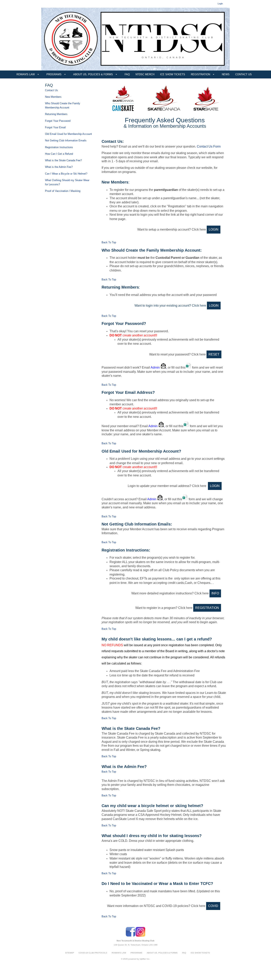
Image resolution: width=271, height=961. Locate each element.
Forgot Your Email (55, 127)
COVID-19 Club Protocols (93, 953)
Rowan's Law (119, 953)
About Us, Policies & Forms (162, 953)
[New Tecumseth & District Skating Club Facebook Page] (131, 935)
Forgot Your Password (57, 120)
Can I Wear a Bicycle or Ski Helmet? (66, 173)
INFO (215, 593)
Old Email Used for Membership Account (68, 133)
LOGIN (213, 229)
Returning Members (56, 114)
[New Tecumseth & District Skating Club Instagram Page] (140, 935)
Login (214, 305)
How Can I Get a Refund (59, 153)
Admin (155, 367)
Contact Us (51, 90)
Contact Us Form (209, 146)
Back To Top (109, 242)
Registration (207, 607)
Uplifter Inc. (145, 959)
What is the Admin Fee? (59, 166)
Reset (214, 354)
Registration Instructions (59, 147)
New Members (53, 96)
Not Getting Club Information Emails (65, 140)
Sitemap (69, 953)
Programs (136, 953)
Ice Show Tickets (200, 953)
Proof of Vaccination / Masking (62, 190)
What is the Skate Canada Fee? (63, 160)
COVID (213, 906)
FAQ (184, 953)
